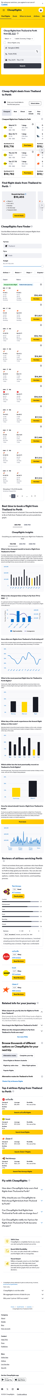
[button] (42, 3)
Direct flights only (14, 43)
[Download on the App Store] (20, 1380)
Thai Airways (16, 886)
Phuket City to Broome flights (12, 1081)
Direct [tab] (23, 111)
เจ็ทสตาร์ (15, 984)
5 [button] (31, 496)
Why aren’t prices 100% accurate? (15, 1298)
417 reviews (16, 892)
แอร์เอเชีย (15, 951)
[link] (19, 215)
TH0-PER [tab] (13, 544)
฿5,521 (12, 33)
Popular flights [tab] (8, 1070)
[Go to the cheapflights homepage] (15, 10)
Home (12, 1307)
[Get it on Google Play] (7, 1380)
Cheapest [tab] (6, 111)
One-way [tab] (39, 113)
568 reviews (16, 991)
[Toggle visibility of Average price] (29, 631)
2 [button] (17, 496)
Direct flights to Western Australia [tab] (15, 1060)
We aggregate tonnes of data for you (16, 1294)
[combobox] (24, 246)
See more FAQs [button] (22, 1037)
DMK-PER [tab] (27, 525)
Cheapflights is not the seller (13, 1290)
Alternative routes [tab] (9, 1055)
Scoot (14, 968)
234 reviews (16, 958)
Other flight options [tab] (29, 1065)
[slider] (42, 266)
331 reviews (16, 974)
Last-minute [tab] (31, 113)
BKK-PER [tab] (18, 525)
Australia (29, 1307)
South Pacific (20, 1307)
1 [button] (13, 496)
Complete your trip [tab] (26, 1055)
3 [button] (22, 496)
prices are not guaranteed (10, 1284)
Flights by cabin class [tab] (10, 1065)
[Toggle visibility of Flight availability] (16, 631)
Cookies (4, 4)
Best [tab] (15, 111)
